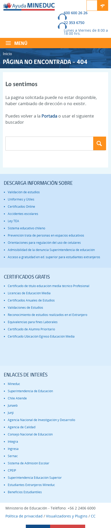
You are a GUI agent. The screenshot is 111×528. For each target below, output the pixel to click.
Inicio (7, 53)
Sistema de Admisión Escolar (28, 463)
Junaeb (13, 405)
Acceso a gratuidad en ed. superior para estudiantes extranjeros (54, 257)
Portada (49, 116)
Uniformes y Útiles (21, 199)
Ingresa (13, 449)
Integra (13, 441)
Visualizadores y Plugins (67, 516)
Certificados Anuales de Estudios (31, 300)
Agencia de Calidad (21, 427)
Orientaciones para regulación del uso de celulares (44, 242)
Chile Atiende (17, 398)
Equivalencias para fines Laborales (33, 322)
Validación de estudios (24, 192)
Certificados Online (21, 206)
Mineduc (14, 384)
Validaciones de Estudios (25, 307)
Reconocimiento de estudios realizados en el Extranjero (47, 315)
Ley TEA (13, 221)
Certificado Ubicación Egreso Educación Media (41, 336)
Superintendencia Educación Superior (35, 477)
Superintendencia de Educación (30, 391)
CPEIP (12, 470)
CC (93, 516)
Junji (11, 412)
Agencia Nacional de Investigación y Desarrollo (41, 420)
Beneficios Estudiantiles (25, 492)
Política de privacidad (24, 516)
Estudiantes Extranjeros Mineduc (31, 485)
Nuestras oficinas (102, 5)
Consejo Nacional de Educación (30, 434)
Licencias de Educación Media (29, 293)
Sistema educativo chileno (26, 228)
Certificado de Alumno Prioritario (31, 329)
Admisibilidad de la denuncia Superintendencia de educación (51, 250)
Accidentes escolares (23, 214)
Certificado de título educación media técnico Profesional (48, 286)
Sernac (13, 456)
